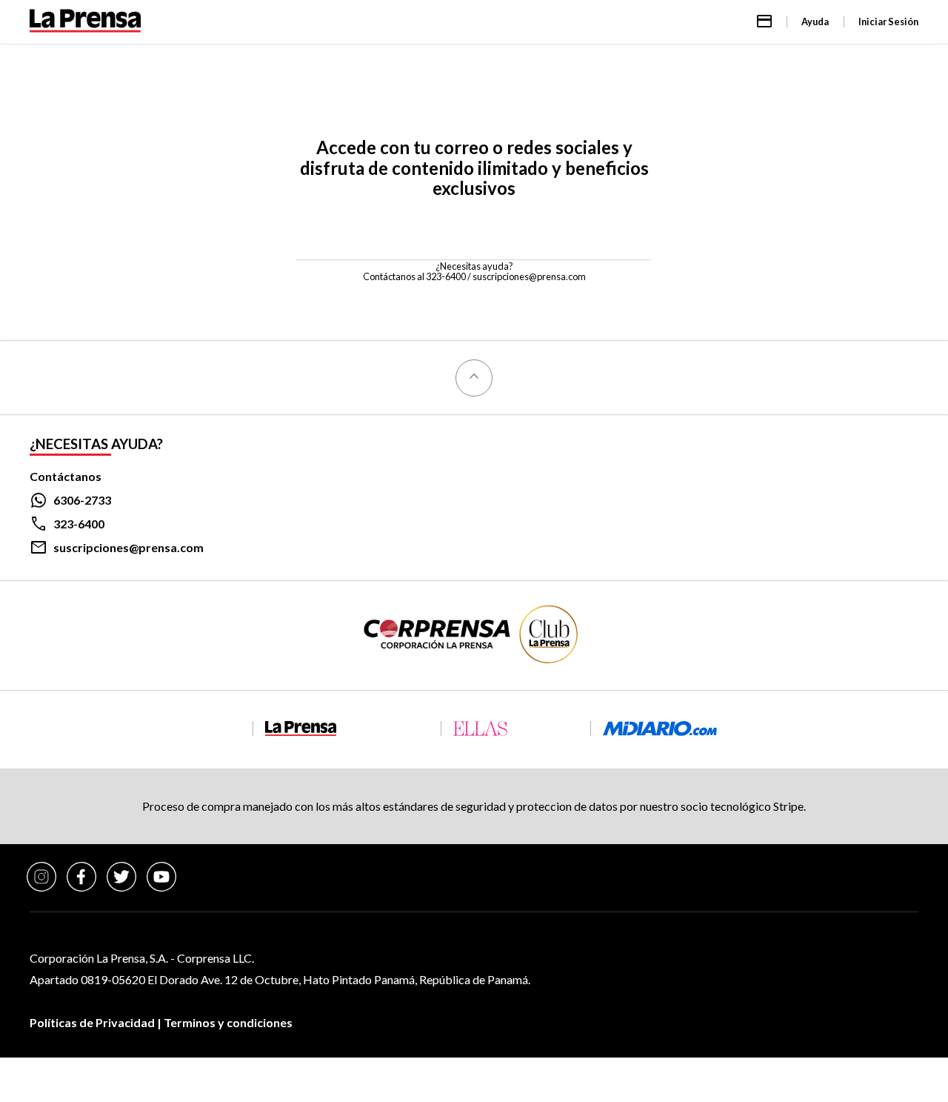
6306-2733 (82, 500)
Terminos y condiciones (228, 1022)
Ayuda (815, 21)
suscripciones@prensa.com (529, 276)
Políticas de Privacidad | (97, 1022)
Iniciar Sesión (888, 21)
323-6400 (78, 524)
